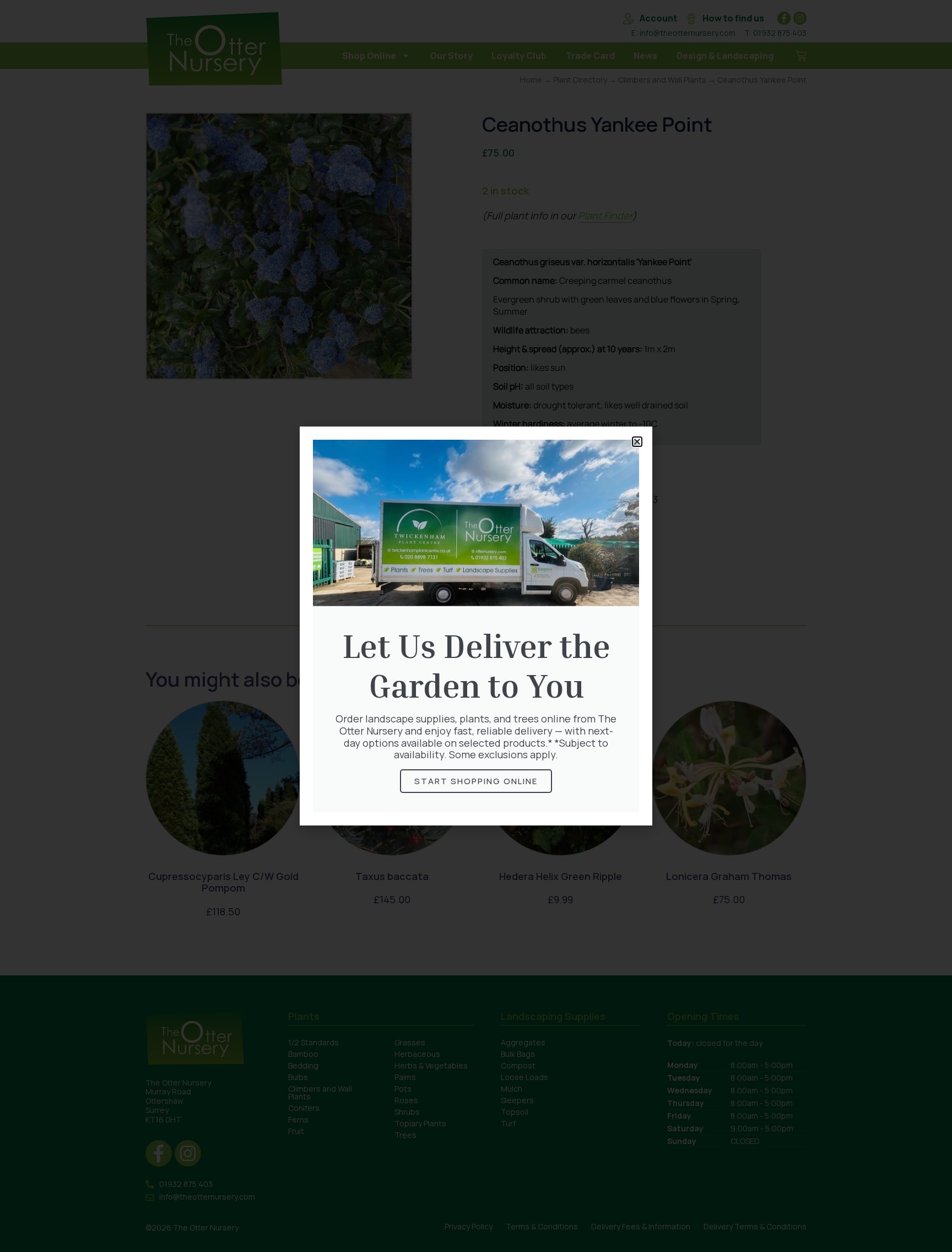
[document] (476, 626)
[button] (637, 442)
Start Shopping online (476, 781)
